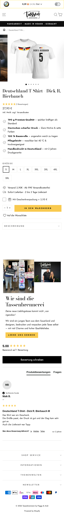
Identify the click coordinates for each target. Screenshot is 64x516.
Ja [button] (31, 431)
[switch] (57, 4)
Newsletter (31, 484)
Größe (8, 163)
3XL (46, 169)
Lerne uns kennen (21, 335)
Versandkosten (23, 112)
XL (28, 169)
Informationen (31, 465)
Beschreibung (14, 226)
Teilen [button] (42, 431)
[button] (32, 104)
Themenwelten (31, 475)
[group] (32, 346)
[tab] (38, 373)
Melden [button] (36, 431)
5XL (7, 178)
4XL (55, 169)
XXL (36, 169)
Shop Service (31, 455)
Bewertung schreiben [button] (32, 359)
